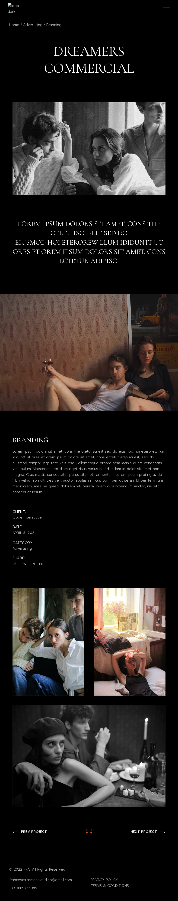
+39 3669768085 (23, 888)
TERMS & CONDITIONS (110, 885)
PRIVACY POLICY (104, 879)
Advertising (22, 548)
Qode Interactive (27, 517)
